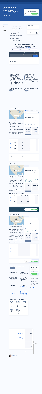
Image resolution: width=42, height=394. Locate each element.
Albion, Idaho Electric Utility (13, 292)
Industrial (36, 110)
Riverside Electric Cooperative (11, 254)
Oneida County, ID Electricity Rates (24, 294)
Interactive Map (16, 115)
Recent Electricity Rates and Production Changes (5, 26)
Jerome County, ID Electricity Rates (24, 293)
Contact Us (33, 287)
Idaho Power (19, 331)
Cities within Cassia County (5, 28)
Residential (26, 110)
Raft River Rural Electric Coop (11, 201)
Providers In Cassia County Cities (5, 30)
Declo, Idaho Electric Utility (12, 293)
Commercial (31, 110)
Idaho (4, 4)
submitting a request (27, 47)
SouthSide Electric (20, 342)
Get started (34, 13)
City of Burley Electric (11, 143)
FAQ (3, 31)
